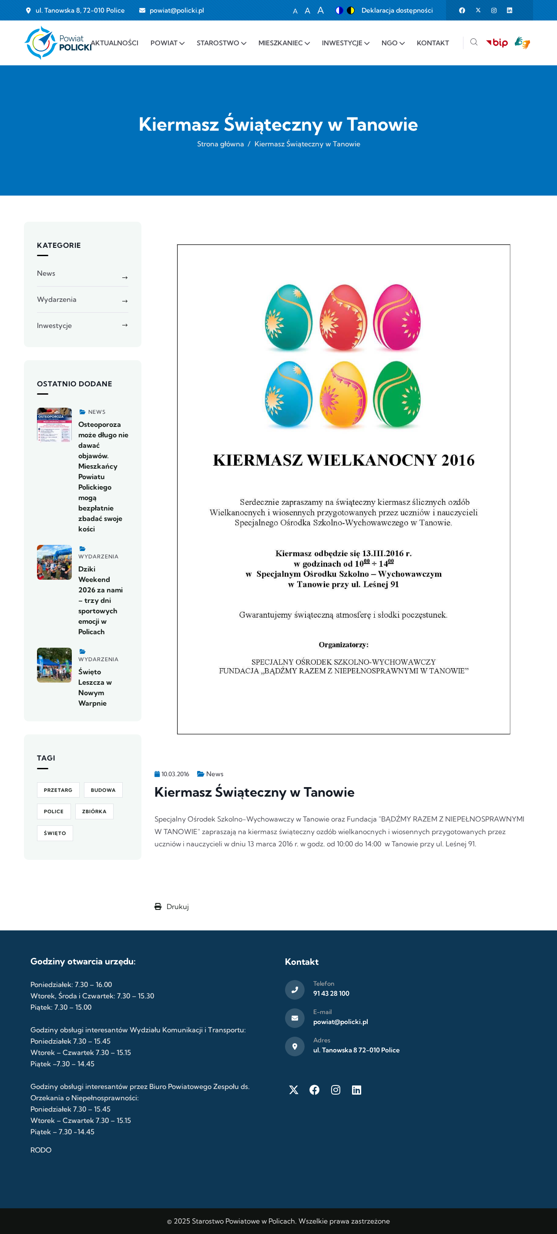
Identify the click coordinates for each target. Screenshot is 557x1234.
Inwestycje (54, 325)
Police (54, 811)
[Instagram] (335, 1090)
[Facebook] (314, 1090)
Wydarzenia (57, 299)
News (214, 774)
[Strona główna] (57, 42)
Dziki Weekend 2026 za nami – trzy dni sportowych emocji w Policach (100, 600)
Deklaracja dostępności (397, 10)
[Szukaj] (473, 43)
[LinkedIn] (356, 1090)
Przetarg (58, 790)
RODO (40, 1150)
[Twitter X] (293, 1090)
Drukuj (177, 906)
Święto (55, 833)
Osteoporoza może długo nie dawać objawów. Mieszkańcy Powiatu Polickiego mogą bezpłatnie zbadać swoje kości (103, 476)
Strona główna (220, 143)
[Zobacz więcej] (54, 425)
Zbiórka (94, 811)
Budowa (103, 790)
